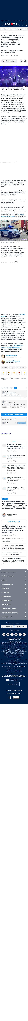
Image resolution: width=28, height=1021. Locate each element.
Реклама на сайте (7, 584)
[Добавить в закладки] (21, 61)
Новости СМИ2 (6, 433)
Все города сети (7, 617)
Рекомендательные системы (14, 673)
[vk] (7, 634)
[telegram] (3, 634)
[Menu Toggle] (2, 24)
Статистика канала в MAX (10, 613)
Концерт (12, 367)
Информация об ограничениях (14, 668)
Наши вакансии (6, 600)
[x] (20, 634)
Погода (21, 21)
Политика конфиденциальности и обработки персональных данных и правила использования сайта (14, 676)
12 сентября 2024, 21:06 (6, 55)
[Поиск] (19, 24)
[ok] (12, 634)
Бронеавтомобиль (21, 367)
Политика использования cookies (14, 671)
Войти (6, 423)
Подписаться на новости (9, 572)
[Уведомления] (22, 24)
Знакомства (14, 21)
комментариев (10, 61)
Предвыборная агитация (9, 608)
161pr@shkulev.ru (22, 666)
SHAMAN (4, 367)
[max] (16, 634)
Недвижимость (5, 21)
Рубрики (4, 580)
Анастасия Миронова (13, 361)
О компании (5, 592)
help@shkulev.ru (17, 657)
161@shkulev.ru (21, 653)
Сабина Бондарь (11, 355)
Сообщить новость (8, 576)
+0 (20, 398)
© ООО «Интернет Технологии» (14, 693)
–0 (25, 398)
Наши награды (6, 596)
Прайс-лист (5, 588)
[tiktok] (24, 634)
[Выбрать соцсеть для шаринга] (25, 61)
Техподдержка (6, 604)
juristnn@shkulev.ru (20, 655)
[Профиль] (26, 24)
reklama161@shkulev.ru (14, 661)
